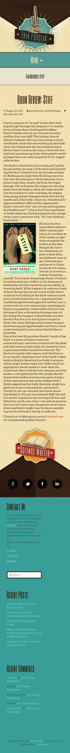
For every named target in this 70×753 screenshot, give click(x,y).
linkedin (42, 484)
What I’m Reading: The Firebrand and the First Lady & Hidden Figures (24, 633)
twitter (27, 484)
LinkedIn (12, 556)
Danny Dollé (14, 708)
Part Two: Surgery (28, 703)
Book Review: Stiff (35, 99)
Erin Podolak (36, 741)
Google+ (12, 561)
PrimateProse (54, 416)
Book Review (36, 111)
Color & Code (42, 744)
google (13, 484)
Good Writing (52, 111)
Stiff (20, 114)
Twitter (11, 525)
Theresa (12, 677)
